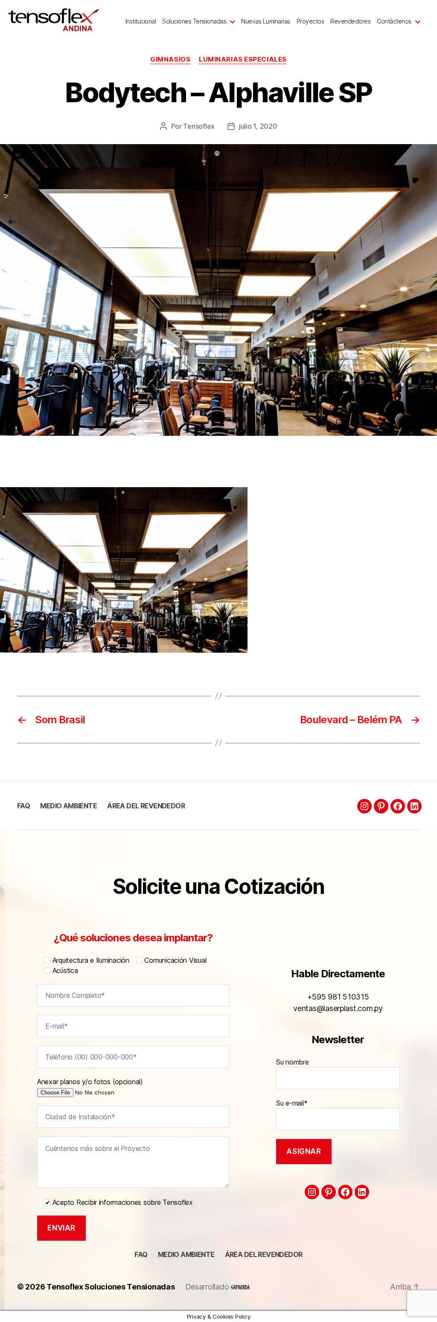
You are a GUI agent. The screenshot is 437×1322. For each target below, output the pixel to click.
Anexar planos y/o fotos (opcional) (90, 1081)
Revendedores (350, 21)
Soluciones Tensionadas (194, 21)
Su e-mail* (291, 1103)
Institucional (140, 21)
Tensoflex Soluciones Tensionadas (111, 1286)
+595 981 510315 (338, 996)
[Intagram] (364, 806)
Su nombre (292, 1062)
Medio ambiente (68, 805)
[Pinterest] (381, 806)
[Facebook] (397, 806)
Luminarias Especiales (243, 59)
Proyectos (310, 21)
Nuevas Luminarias (265, 21)
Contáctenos (394, 21)
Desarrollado (208, 1286)
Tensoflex (199, 126)
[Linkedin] (414, 806)
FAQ (23, 805)
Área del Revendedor (146, 805)
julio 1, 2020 (258, 126)
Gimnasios (170, 59)
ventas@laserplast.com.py (338, 1008)
